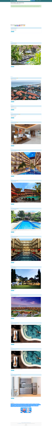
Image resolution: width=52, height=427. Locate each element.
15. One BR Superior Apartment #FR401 (15, 374)
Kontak (30, 422)
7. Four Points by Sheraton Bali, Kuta (15, 150)
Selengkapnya (12, 31)
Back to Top (12, 41)
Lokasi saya (34, 0)
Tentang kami (22, 422)
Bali (21, 5)
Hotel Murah (40, 0)
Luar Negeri (37, 0)
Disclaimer (28, 422)
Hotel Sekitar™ (20, 423)
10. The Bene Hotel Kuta (13, 236)
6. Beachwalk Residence (13, 122)
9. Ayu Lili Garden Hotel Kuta (14, 208)
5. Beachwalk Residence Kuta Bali (14, 114)
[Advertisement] (26, 37)
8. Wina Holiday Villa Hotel (14, 180)
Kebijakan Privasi (25, 422)
